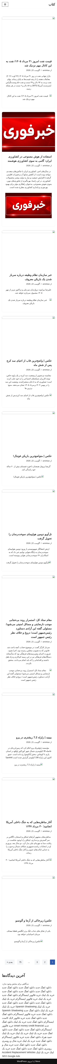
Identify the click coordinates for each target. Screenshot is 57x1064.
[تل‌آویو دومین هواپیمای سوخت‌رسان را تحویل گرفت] (28, 509)
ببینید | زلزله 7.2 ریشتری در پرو (34, 737)
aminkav (46, 70)
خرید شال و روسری (12, 1041)
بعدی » (10, 962)
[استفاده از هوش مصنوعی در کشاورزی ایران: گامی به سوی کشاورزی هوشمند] (28, 132)
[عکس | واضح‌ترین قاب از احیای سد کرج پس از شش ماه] (28, 336)
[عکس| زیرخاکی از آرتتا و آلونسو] (28, 896)
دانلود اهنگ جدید (43, 987)
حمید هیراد (46, 1037)
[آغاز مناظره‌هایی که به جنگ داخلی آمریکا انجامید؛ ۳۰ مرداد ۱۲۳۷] (28, 797)
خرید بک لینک (47, 995)
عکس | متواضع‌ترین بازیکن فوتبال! (32, 456)
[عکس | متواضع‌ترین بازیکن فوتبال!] (28, 431)
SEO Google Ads (11, 1056)
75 (20, 962)
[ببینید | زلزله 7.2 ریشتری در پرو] (28, 713)
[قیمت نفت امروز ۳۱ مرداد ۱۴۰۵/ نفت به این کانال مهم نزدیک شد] (28, 36)
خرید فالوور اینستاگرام (30, 995)
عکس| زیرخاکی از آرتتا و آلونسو (34, 920)
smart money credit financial (29, 1025)
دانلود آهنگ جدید (43, 991)
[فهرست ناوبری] (5, 4)
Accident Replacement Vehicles (18, 1052)
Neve (37, 1061)
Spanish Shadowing (26, 1006)
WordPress (22, 1061)
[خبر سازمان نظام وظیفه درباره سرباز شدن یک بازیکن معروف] (28, 250)
